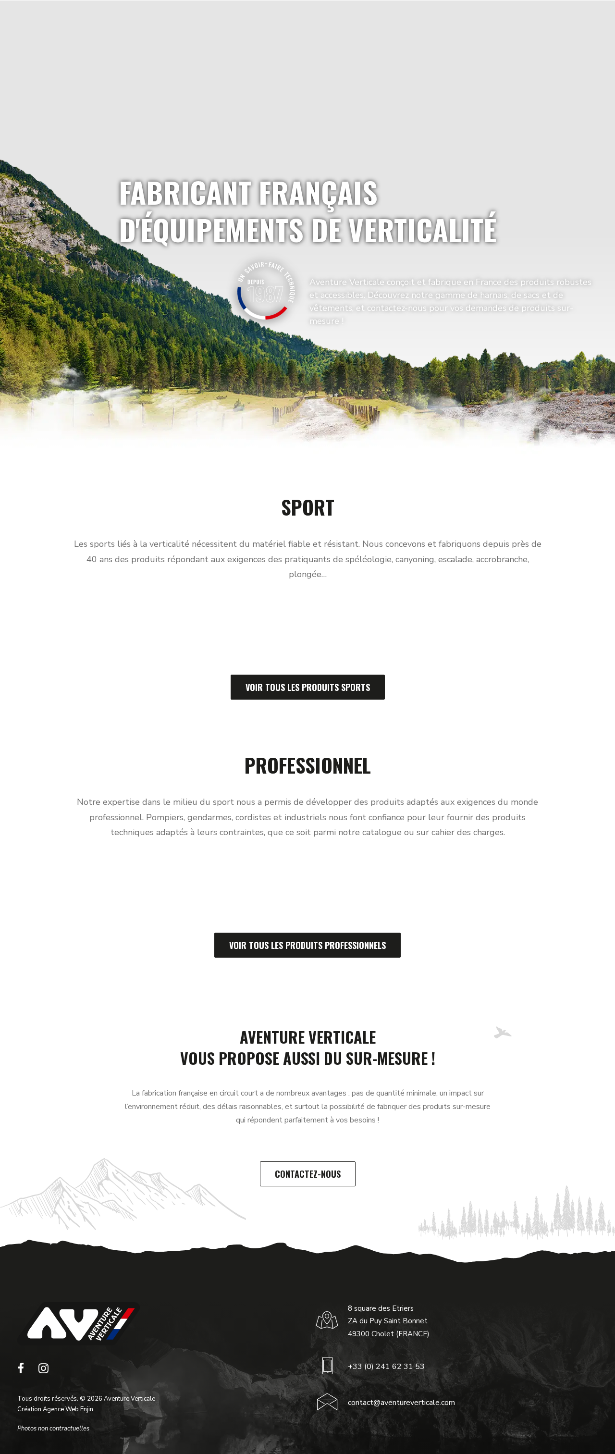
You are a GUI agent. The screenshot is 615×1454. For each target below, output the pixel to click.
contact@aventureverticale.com (401, 1402)
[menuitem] (168, 23)
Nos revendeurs (417, 23)
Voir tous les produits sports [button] (308, 687)
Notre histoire (286, 23)
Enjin (86, 1409)
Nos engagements (351, 23)
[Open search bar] (564, 23)
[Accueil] (78, 1323)
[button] (20, 1371)
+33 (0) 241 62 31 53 (386, 1366)
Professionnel (218, 23)
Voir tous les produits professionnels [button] (307, 945)
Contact (474, 23)
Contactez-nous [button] (308, 1174)
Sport (164, 23)
